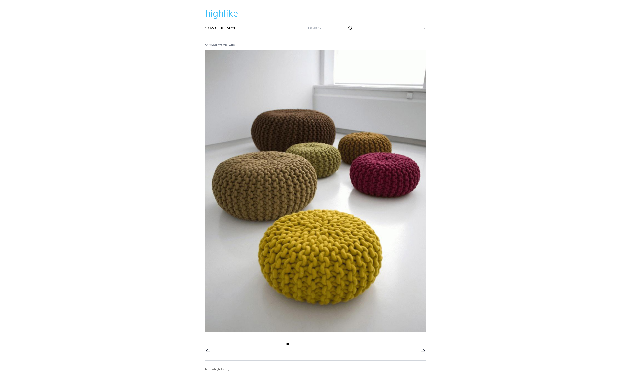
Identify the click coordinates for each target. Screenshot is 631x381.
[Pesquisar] (350, 28)
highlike (221, 13)
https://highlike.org (217, 369)
